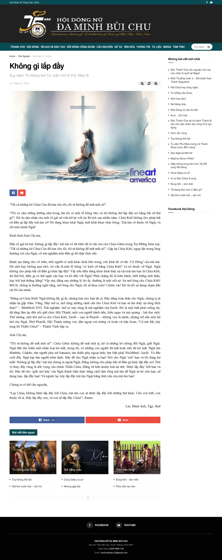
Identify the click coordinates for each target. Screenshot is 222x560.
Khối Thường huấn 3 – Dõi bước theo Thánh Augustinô (191, 80)
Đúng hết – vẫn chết (127, 479)
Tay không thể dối (22, 479)
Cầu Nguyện (105, 46)
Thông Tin (143, 46)
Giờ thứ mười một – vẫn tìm (27, 486)
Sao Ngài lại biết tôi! (182, 153)
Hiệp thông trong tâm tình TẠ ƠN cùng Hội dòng (189, 165)
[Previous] (81, 497)
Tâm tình (179, 46)
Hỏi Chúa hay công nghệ (184, 87)
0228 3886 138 (116, 548)
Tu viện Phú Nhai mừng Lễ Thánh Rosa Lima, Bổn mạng (189, 145)
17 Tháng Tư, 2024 (19, 83)
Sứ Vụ (118, 46)
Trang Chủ (17, 46)
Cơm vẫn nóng (125, 469)
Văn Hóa (129, 46)
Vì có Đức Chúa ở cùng (183, 178)
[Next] (88, 497)
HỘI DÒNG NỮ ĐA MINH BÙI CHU (111, 541)
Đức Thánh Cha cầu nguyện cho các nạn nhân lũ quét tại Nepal (191, 71)
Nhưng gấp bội (72, 486)
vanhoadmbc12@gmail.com (114, 552)
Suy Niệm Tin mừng (42, 56)
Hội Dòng (33, 46)
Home (12, 56)
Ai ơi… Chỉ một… (180, 115)
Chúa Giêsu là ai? (74, 479)
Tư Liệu (157, 46)
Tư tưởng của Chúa (24, 469)
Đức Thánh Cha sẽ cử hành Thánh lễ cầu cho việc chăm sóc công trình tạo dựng (191, 124)
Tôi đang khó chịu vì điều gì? (186, 189)
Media (167, 46)
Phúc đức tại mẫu (125, 486)
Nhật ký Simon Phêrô (182, 158)
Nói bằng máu (72, 469)
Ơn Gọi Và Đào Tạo (53, 46)
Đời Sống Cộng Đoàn (81, 46)
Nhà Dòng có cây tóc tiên (184, 109)
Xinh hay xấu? (178, 98)
